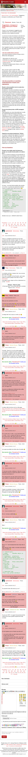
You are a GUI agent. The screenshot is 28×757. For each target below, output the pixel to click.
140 (24, 224)
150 (3, 225)
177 (11, 227)
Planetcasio (8, 22)
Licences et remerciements (16, 746)
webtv (8, 174)
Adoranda (18, 287)
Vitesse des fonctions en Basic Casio (11, 321)
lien (20, 653)
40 (20, 222)
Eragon (7, 609)
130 (21, 224)
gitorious (9, 127)
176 (24, 225)
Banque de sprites (7, 61)
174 (20, 225)
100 (12, 224)
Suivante (15, 227)
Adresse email (5, 684)
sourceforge (21, 126)
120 (18, 224)
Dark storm (8, 539)
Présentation (5, 278)
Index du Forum (5, 15)
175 (22, 225)
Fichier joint (4, 716)
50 (23, 222)
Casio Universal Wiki (9, 323)
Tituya (7, 268)
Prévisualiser (22, 705)
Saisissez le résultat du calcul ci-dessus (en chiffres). (14, 727)
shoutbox (8, 281)
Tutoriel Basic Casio (19, 323)
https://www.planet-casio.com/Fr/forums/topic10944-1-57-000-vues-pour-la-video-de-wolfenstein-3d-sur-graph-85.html (14, 410)
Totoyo (7, 309)
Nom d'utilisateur (6, 678)
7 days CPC (22, 321)
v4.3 (8, 743)
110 (15, 224)
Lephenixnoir (8, 231)
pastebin (23, 127)
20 (15, 222)
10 (12, 222)
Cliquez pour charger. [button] (10, 10)
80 (6, 224)
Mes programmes (14, 290)
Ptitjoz (7, 255)
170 (11, 225)
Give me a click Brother (10, 326)
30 (17, 222)
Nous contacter (17, 744)
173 (18, 225)
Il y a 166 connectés (8, 744)
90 (8, 224)
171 (13, 225)
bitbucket (4, 127)
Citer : (3, 235)
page (19, 314)
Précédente (4, 222)
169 (9, 225)
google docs (4, 129)
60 (25, 222)
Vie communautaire (14, 15)
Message (4, 689)
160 (6, 225)
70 (3, 224)
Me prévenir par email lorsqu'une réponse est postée (14, 721)
